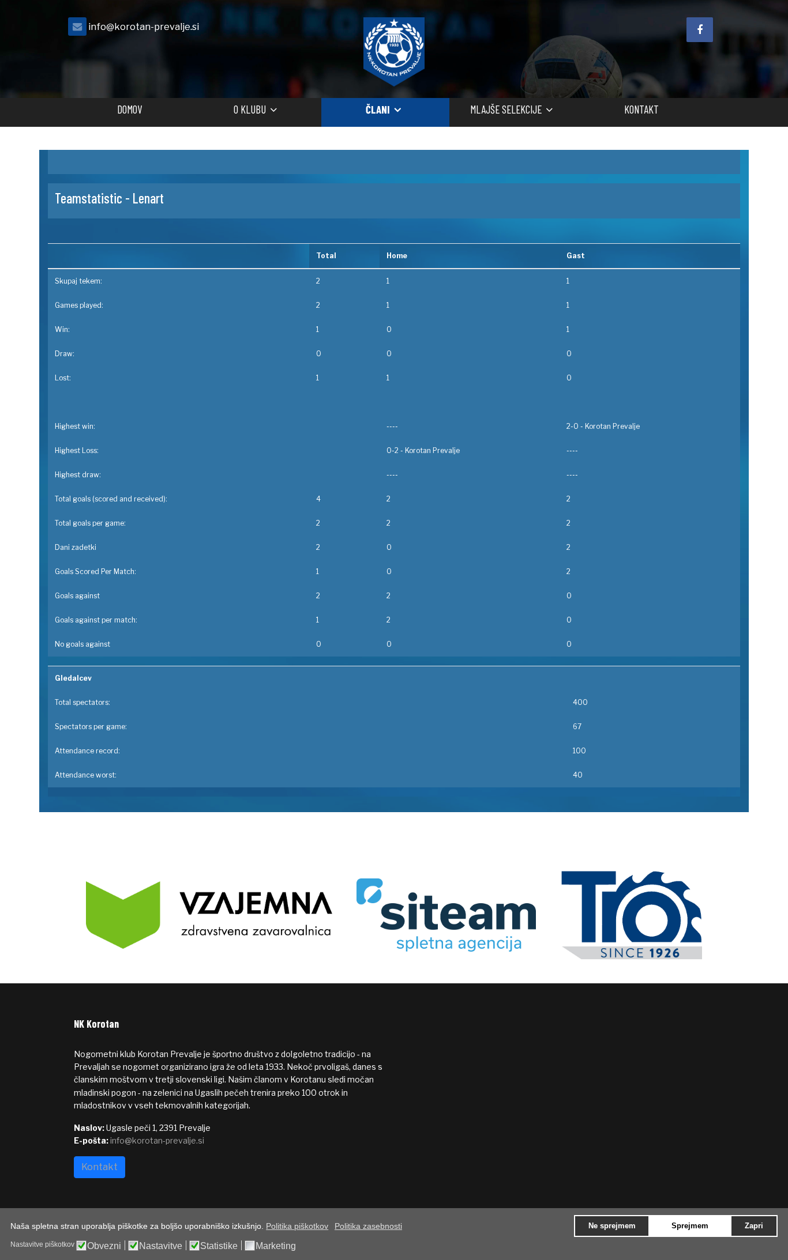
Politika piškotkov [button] (297, 1226)
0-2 (393, 450)
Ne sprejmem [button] (612, 1226)
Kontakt (641, 109)
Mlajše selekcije (506, 109)
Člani (378, 109)
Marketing (276, 1246)
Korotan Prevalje (612, 426)
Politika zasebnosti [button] (368, 1226)
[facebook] (699, 29)
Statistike (219, 1246)
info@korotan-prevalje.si (143, 26)
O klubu (250, 109)
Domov (129, 109)
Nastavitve (160, 1246)
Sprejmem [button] (689, 1226)
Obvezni (104, 1246)
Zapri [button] (754, 1226)
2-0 (572, 426)
